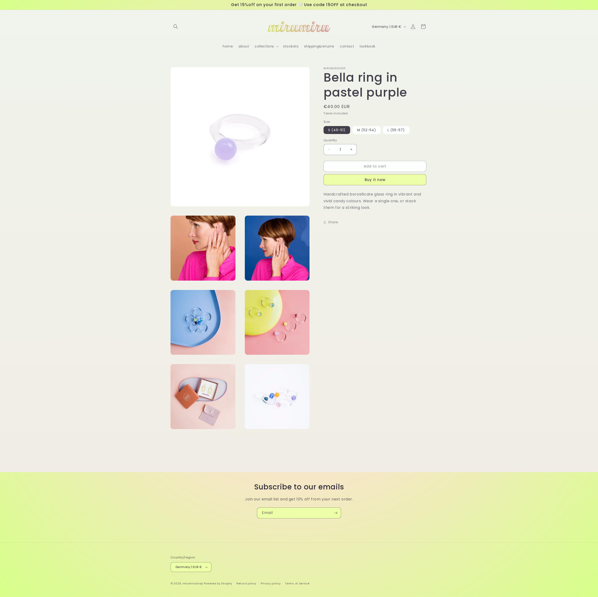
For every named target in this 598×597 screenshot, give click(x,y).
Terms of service (297, 583)
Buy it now (375, 179)
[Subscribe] (336, 512)
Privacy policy (271, 583)
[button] (176, 27)
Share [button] (333, 222)
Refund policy (246, 583)
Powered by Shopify (218, 583)
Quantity (330, 140)
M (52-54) (366, 130)
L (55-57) (396, 130)
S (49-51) (336, 130)
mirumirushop (193, 583)
